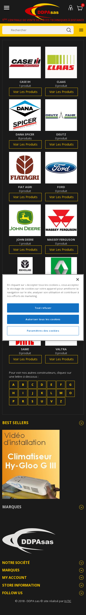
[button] (13, 385)
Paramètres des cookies (43, 330)
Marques (11, 506)
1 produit (25, 86)
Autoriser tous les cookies (43, 319)
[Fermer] (77, 279)
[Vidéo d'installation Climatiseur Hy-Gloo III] (31, 464)
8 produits (25, 138)
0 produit (61, 86)
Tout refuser (43, 307)
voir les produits (25, 92)
